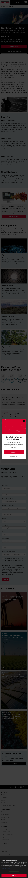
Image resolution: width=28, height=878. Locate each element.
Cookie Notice (6, 868)
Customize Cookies (14, 871)
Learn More (14, 452)
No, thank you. (14, 456)
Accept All (14, 875)
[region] (14, 867)
